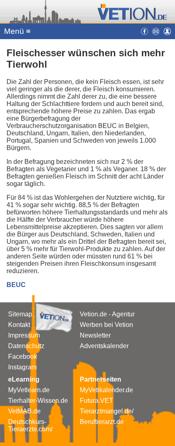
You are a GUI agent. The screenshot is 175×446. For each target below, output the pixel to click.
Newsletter (95, 335)
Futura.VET (96, 400)
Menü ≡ (17, 31)
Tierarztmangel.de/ (106, 411)
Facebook (22, 356)
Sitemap (20, 314)
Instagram (22, 367)
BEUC (16, 284)
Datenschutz (26, 345)
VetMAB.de (24, 411)
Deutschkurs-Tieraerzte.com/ (30, 425)
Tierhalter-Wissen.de (38, 400)
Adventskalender (104, 345)
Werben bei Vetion (106, 324)
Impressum (24, 335)
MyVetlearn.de (29, 389)
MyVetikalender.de (106, 389)
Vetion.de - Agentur (107, 314)
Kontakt (19, 324)
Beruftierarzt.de (102, 421)
